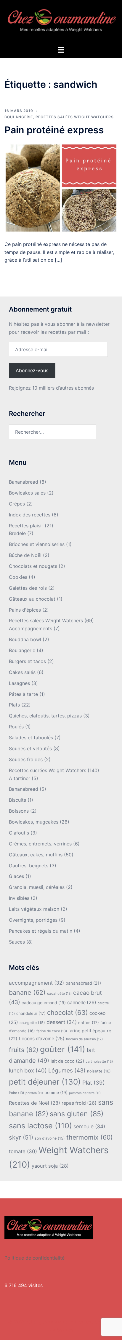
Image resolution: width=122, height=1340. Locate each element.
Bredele (17, 533)
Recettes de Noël (34, 1103)
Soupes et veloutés (30, 748)
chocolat (67, 1012)
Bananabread (23, 482)
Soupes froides (26, 759)
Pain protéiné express (54, 130)
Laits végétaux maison (34, 909)
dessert (61, 1022)
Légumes (67, 1070)
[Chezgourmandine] (61, 22)
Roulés (16, 727)
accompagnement (36, 983)
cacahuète (59, 993)
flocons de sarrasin (84, 1039)
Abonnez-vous (32, 370)
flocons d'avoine (42, 1038)
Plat (93, 1082)
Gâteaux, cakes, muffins (35, 855)
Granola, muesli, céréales (37, 887)
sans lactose (40, 1125)
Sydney (65, 1330)
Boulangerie (18, 117)
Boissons (19, 811)
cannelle (81, 1002)
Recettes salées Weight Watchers (75, 117)
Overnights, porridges (33, 920)
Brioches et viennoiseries (37, 544)
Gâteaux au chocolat (32, 599)
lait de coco (67, 1061)
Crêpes (17, 504)
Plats (14, 705)
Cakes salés (22, 672)
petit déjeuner (45, 1081)
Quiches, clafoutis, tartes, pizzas (45, 716)
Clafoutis (19, 833)
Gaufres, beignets (28, 866)
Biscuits (17, 800)
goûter (62, 1049)
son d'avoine (50, 1138)
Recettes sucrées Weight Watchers (47, 770)
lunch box (28, 1070)
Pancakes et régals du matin (40, 931)
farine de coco (51, 1031)
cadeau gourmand (44, 1002)
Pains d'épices (25, 610)
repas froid (79, 1103)
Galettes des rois (28, 588)
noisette (99, 1071)
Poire (16, 1093)
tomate (23, 1151)
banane (27, 992)
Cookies (18, 577)
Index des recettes (29, 515)
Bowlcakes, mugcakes (33, 822)
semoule (89, 1126)
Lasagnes (19, 683)
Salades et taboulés (31, 738)
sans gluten (77, 1113)
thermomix (89, 1137)
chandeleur (31, 1013)
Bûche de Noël (25, 555)
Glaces (16, 876)
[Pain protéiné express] (61, 187)
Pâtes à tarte (23, 694)
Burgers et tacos (27, 661)
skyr (21, 1137)
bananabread (83, 983)
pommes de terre (85, 1093)
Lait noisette (99, 1061)
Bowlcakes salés (27, 493)
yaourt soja (50, 1166)
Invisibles (19, 898)
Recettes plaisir (26, 526)
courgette (32, 1022)
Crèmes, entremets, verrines (40, 844)
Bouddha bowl (25, 639)
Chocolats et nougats (33, 566)
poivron (34, 1093)
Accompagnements (30, 628)
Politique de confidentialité (34, 1258)
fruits (23, 1050)
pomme (56, 1092)
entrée (88, 1022)
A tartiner (19, 778)
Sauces (17, 942)
